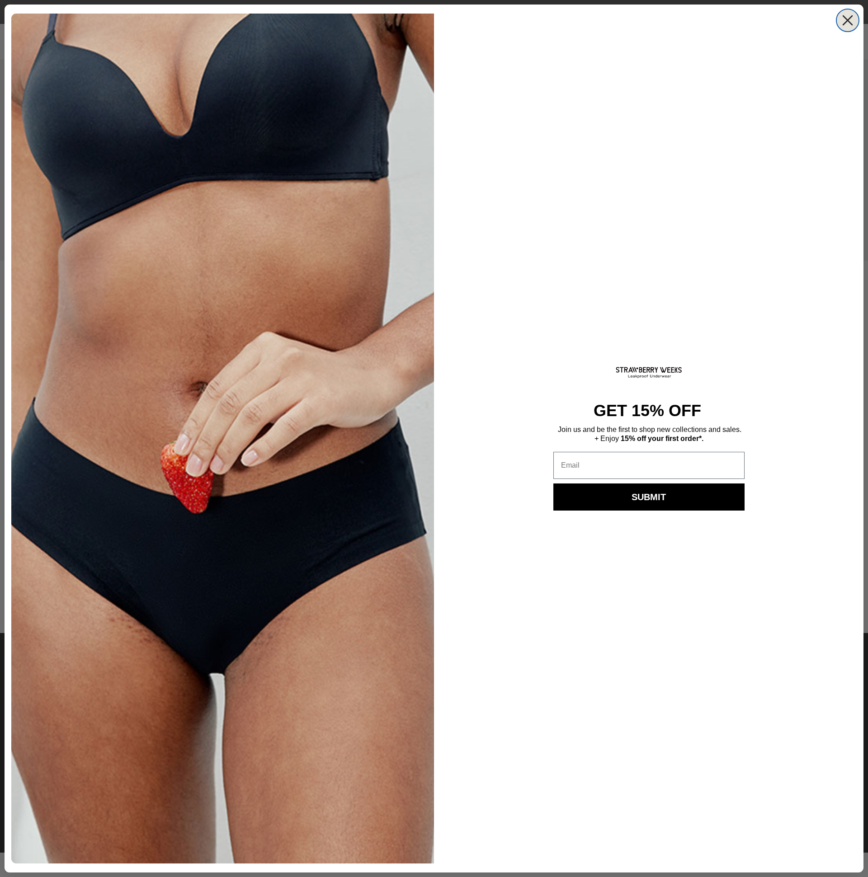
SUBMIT (649, 497)
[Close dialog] (847, 20)
